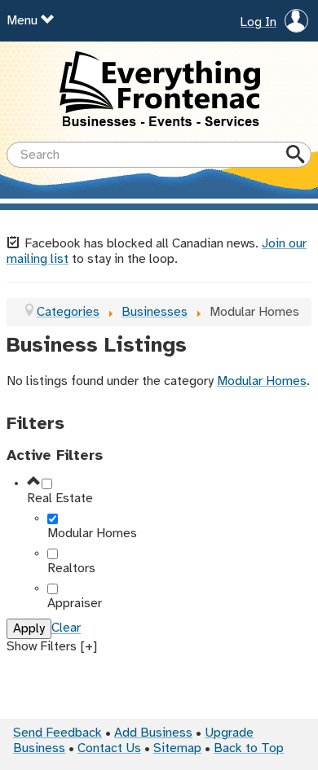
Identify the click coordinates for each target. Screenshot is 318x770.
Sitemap (177, 748)
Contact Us (109, 748)
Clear (66, 629)
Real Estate (60, 498)
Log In (258, 22)
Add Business (153, 733)
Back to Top (249, 748)
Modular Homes (262, 381)
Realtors (71, 568)
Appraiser (74, 603)
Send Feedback (57, 733)
